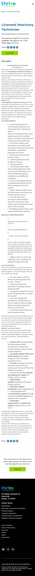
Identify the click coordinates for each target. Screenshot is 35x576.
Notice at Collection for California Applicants (14, 568)
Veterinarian (5, 506)
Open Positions (7, 525)
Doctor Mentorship (8, 528)
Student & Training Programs (11, 518)
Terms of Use (16, 567)
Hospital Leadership (8, 513)
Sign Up (17, 469)
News (3, 535)
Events (3, 532)
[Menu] (33, 4)
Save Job (9, 53)
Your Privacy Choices (14, 570)
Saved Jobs (5, 537)
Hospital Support (7, 511)
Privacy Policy (6, 567)
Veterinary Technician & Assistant (13, 508)
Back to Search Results (10, 12)
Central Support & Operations (11, 516)
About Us (4, 530)
